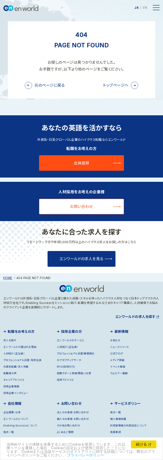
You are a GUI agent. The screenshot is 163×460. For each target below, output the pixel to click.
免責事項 (115, 432)
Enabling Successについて (20, 425)
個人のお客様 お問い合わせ (73, 418)
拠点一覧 (8, 432)
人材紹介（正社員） (14, 353)
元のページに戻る (49, 85)
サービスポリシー (127, 403)
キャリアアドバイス (13, 379)
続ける (141, 444)
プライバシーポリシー (85, 454)
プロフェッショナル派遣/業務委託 (75, 353)
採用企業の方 (71, 331)
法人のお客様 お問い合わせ (73, 412)
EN (145, 7)
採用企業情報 (11, 386)
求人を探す (9, 340)
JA (136, 7)
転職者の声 (10, 373)
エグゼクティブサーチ (69, 360)
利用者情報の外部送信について (128, 425)
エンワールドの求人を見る (81, 259)
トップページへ (115, 85)
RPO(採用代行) (66, 366)
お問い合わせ (81, 206)
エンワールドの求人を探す (135, 317)
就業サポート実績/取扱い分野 (74, 373)
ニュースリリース (119, 347)
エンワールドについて (15, 418)
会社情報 (15, 403)
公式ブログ (116, 353)
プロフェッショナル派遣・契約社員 (22, 360)
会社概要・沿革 (12, 412)
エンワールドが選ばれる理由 (20, 347)
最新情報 (121, 331)
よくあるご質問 (65, 432)
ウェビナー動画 (119, 373)
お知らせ (115, 340)
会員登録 (81, 163)
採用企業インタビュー (15, 393)
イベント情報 (117, 366)
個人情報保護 (118, 418)
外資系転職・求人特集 (16, 366)
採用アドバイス (65, 379)
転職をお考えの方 (21, 331)
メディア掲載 (117, 360)
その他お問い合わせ (68, 425)
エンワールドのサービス (70, 340)
